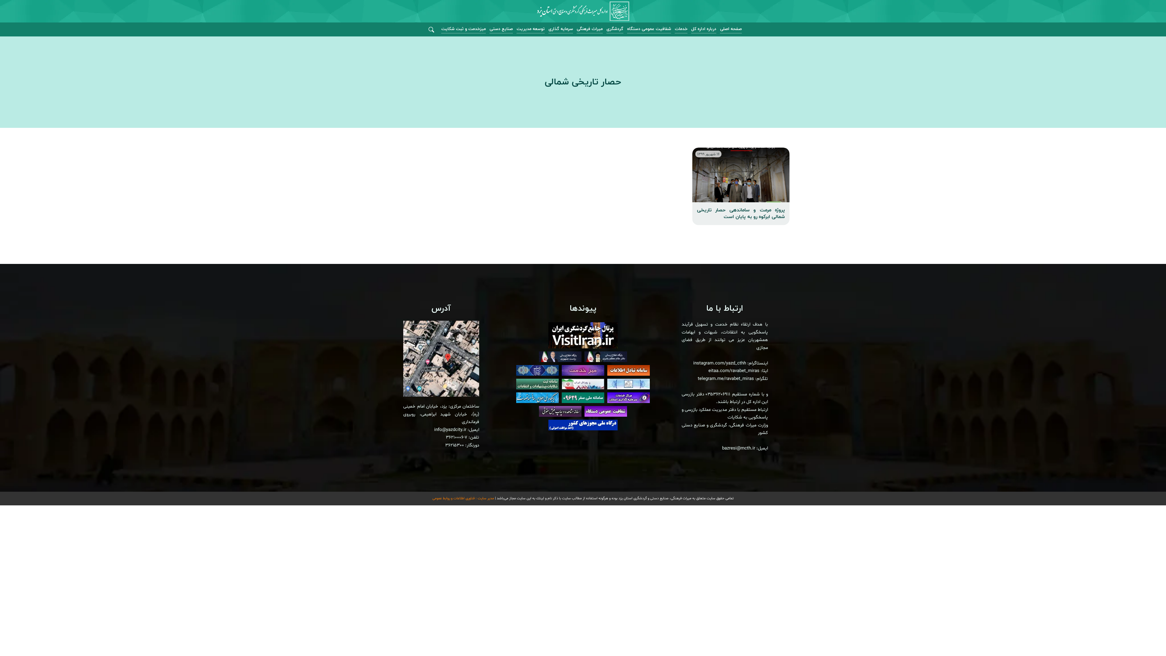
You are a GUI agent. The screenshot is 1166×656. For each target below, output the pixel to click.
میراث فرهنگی (590, 29)
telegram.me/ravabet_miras (726, 379)
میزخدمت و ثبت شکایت (463, 29)
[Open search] (431, 30)
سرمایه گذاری (560, 29)
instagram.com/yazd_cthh (719, 363)
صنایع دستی (501, 29)
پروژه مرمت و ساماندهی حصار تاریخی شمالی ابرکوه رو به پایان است (741, 213)
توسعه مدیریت (531, 29)
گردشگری (614, 29)
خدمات (681, 29)
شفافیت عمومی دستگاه (649, 29)
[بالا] (1145, 638)
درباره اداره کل (703, 29)
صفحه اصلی (731, 29)
